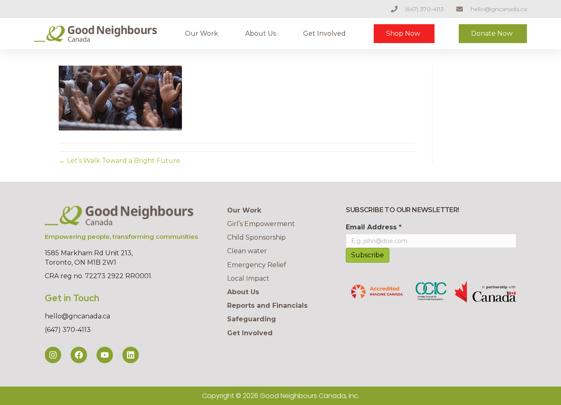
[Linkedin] (130, 355)
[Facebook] (79, 355)
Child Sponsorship (256, 237)
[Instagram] (53, 355)
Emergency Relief (256, 265)
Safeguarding (251, 319)
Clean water (247, 251)
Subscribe (367, 255)
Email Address (374, 227)
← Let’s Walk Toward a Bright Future (119, 161)
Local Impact (248, 278)
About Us (260, 33)
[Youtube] (105, 355)
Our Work (201, 33)
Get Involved (324, 33)
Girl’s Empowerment (261, 224)
